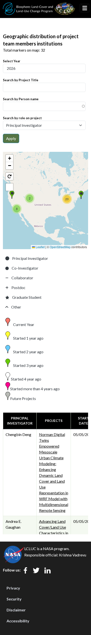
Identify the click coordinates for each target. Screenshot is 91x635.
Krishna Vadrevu (72, 555)
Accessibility (18, 620)
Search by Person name (21, 99)
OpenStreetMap (60, 247)
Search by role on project (22, 118)
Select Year (11, 61)
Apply (11, 138)
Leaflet (40, 247)
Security (14, 599)
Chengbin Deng (18, 434)
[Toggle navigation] (85, 8)
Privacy (13, 588)
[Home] (39, 5)
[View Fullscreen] (9, 187)
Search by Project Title (20, 80)
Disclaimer (16, 610)
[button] (11, 194)
